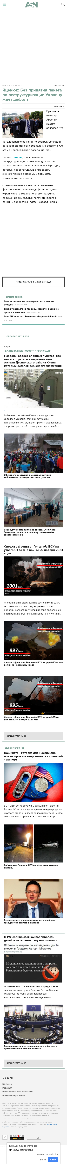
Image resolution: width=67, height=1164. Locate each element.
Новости (6, 86)
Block (43, 1159)
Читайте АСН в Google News (33, 281)
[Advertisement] (33, 44)
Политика (17, 86)
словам (17, 157)
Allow (53, 1159)
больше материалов (16, 736)
